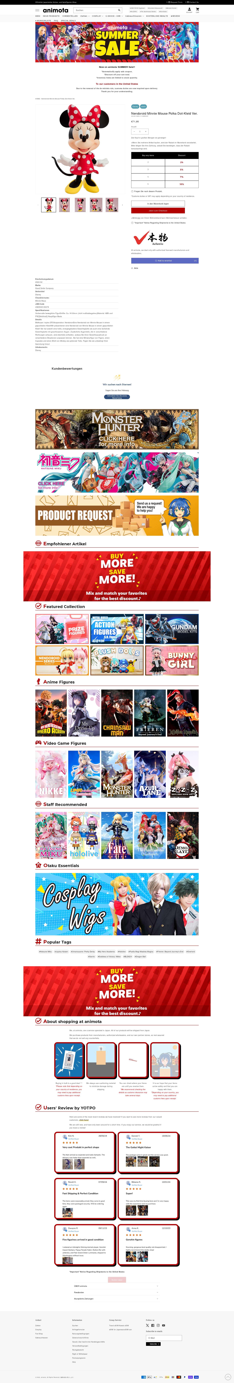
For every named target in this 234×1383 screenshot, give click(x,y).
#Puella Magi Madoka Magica (141, 951)
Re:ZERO (134, 11)
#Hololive (122, 951)
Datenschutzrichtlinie (80, 1337)
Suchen (75, 1325)
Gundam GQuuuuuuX (155, 8)
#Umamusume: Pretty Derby (83, 951)
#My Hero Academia (106, 951)
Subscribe (153, 1344)
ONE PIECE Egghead (138, 8)
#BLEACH (128, 956)
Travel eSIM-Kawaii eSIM (119, 1325)
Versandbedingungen (80, 1346)
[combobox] (97, 10)
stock (143, 106)
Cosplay (38, 1329)
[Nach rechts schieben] (122, 205)
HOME (37, 99)
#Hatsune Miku (45, 951)
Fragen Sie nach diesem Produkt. (148, 191)
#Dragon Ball (140, 956)
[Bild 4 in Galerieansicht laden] (96, 205)
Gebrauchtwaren (41, 1337)
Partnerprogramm (79, 1358)
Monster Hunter (171, 8)
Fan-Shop (39, 1333)
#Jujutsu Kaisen (61, 951)
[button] (37, 10)
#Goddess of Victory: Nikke (109, 956)
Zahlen (38, 1325)
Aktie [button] (136, 268)
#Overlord (190, 951)
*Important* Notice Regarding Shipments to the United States (159, 223)
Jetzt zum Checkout (158, 210)
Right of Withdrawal (79, 1354)
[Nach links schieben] (38, 205)
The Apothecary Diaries (148, 11)
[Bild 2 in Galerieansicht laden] (64, 205)
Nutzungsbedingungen (80, 1333)
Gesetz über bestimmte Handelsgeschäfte (88, 1342)
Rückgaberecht (78, 1350)
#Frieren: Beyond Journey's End (169, 951)
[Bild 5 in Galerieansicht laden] (112, 205)
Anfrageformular (78, 1329)
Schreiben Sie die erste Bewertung (117, 397)
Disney (135, 106)
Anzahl (133, 127)
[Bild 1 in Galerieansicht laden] (48, 205)
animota (43, 1377)
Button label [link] (117, 1280)
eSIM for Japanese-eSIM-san (120, 1329)
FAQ (74, 1362)
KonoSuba (163, 11)
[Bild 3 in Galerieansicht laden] (80, 205)
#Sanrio (91, 956)
